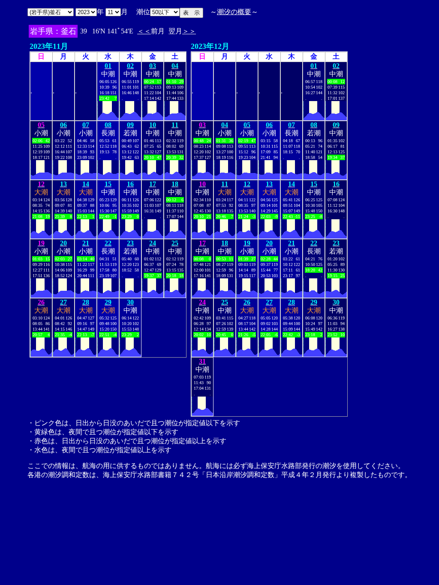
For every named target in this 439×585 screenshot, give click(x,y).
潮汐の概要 (234, 11)
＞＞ (189, 31)
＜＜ (144, 31)
